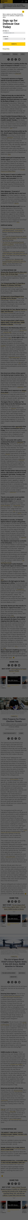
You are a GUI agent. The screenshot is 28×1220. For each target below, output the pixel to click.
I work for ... (6, 36)
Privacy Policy (6, 48)
